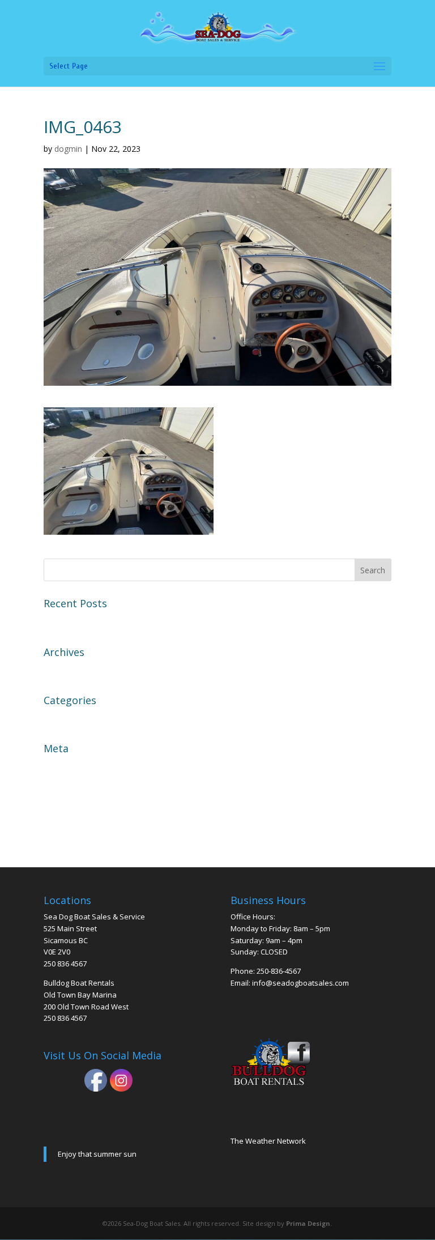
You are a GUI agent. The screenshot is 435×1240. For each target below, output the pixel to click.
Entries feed (69, 786)
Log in (57, 766)
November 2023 (78, 670)
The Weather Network (268, 1141)
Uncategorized (75, 718)
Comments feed (77, 806)
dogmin (68, 148)
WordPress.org (76, 826)
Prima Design (308, 1223)
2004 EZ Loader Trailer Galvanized (116, 621)
